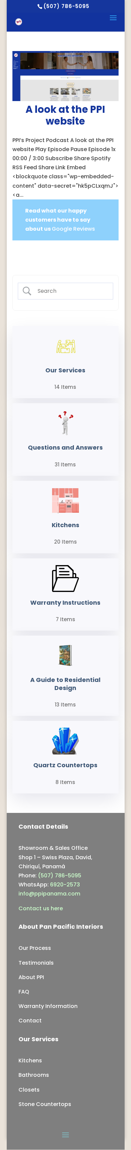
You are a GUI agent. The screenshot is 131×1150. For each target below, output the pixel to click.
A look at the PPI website (65, 115)
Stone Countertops (44, 1104)
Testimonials (36, 963)
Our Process (34, 948)
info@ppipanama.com (49, 894)
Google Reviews (73, 229)
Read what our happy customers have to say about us (57, 220)
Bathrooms (33, 1075)
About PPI (31, 977)
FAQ (23, 992)
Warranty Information (48, 1006)
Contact (30, 1020)
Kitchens (30, 1060)
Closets (29, 1090)
